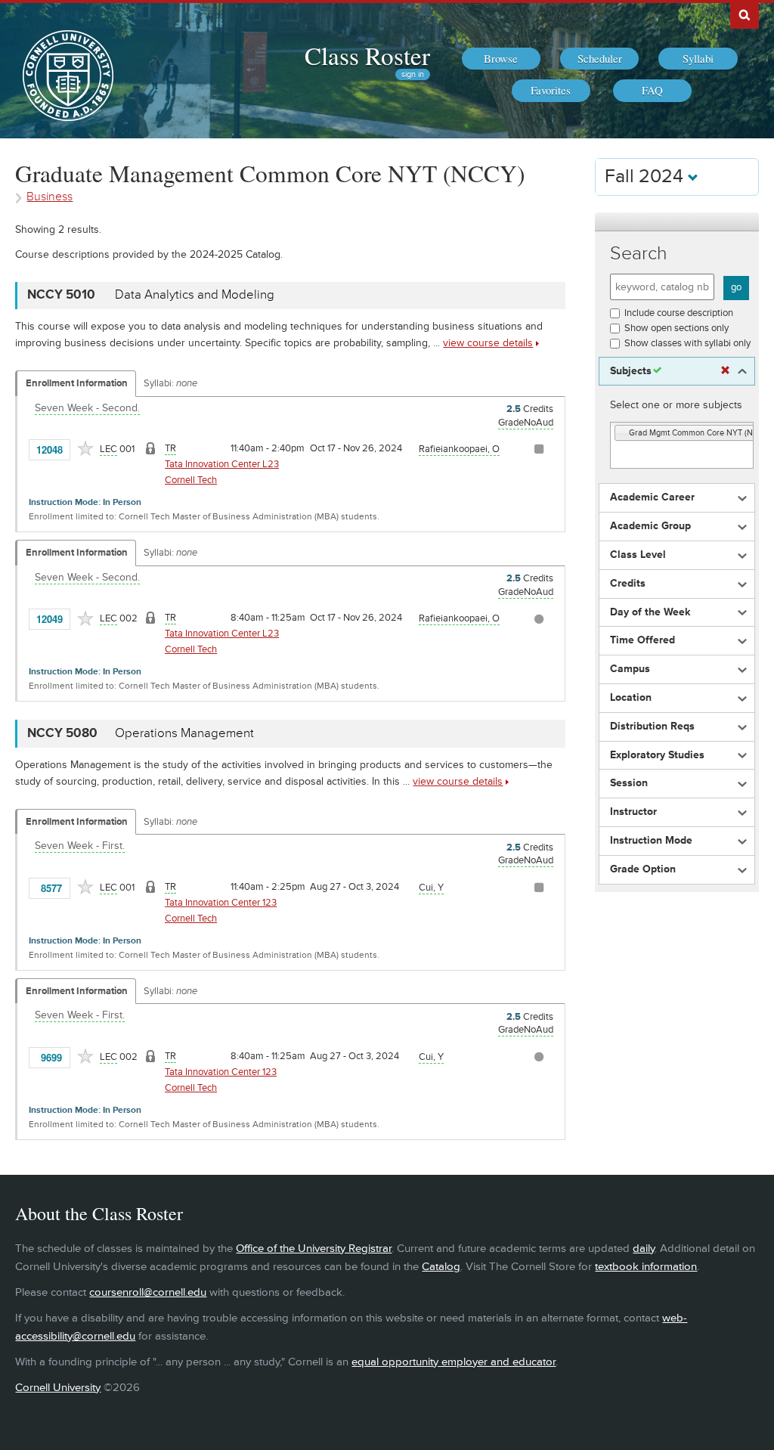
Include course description (678, 313)
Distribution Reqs (652, 726)
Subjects (631, 371)
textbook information (646, 1266)
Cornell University (58, 1387)
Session (629, 783)
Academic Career (652, 497)
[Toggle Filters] (676, 221)
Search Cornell (744, 14)
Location (631, 698)
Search (638, 254)
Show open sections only (676, 328)
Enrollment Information (77, 383)
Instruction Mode (651, 841)
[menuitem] (501, 59)
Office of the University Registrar (314, 1248)
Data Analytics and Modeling (194, 294)
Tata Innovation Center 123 (221, 903)
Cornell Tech (191, 480)
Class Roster (367, 55)
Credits (628, 584)
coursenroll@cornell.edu (147, 1292)
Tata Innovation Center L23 (222, 464)
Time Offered (642, 640)
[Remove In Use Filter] (725, 371)
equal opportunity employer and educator (453, 1362)
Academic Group (650, 526)
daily (644, 1248)
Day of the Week (650, 612)
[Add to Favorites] (85, 448)
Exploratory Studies (657, 755)
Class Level (638, 555)
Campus (630, 669)
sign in (412, 74)
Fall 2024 (646, 176)
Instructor (633, 812)
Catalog (441, 1266)
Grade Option (643, 869)
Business (49, 197)
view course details (488, 342)
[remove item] (622, 433)
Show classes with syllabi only (687, 343)
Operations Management (184, 733)
